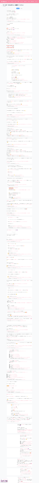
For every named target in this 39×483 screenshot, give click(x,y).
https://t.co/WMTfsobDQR (18, 225)
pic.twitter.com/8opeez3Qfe (12, 401)
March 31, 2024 (17, 215)
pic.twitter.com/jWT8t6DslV (20, 79)
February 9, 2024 (19, 255)
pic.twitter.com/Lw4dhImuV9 (18, 346)
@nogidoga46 (24, 400)
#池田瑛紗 (21, 38)
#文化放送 (21, 266)
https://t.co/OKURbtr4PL (18, 345)
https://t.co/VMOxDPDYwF (28, 124)
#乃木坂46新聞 (25, 329)
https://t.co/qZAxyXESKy (17, 96)
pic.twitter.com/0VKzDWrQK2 (27, 266)
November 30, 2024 (24, 80)
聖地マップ (25, 1)
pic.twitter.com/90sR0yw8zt (25, 90)
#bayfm (13, 128)
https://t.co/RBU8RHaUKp (15, 114)
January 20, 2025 (22, 34)
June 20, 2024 (16, 185)
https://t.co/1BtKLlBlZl (13, 88)
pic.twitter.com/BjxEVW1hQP (22, 184)
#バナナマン (16, 189)
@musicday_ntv (15, 115)
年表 (28, 1)
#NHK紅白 (10, 46)
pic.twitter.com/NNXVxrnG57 (21, 307)
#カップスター (12, 346)
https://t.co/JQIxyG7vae (13, 339)
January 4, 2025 (21, 43)
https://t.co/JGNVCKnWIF (12, 169)
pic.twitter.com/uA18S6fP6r (27, 297)
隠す (1, 479)
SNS (36, 1)
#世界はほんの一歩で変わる (16, 226)
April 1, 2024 (15, 206)
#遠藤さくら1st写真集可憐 (17, 311)
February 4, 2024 (18, 267)
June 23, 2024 (16, 146)
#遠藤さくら (25, 19)
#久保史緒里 (10, 50)
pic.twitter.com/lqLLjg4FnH (17, 62)
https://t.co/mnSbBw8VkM (15, 204)
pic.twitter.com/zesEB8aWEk (19, 134)
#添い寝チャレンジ (25, 372)
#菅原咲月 (19, 431)
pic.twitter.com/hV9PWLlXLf (10, 214)
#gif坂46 (23, 345)
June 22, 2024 (17, 163)
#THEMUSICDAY (21, 114)
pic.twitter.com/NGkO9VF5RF (10, 284)
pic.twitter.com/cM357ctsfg (25, 52)
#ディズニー (21, 204)
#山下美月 (21, 302)
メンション (21, 1)
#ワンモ (22, 61)
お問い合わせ (32, 1)
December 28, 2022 (26, 446)
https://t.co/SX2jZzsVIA (20, 19)
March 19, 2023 (17, 421)
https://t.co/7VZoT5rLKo (15, 364)
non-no (12, 1)
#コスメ (31, 453)
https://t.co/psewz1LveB (14, 315)
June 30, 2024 (16, 126)
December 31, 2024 (16, 53)
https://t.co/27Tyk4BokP (16, 355)
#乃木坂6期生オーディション (13, 217)
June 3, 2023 (23, 379)
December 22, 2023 (21, 308)
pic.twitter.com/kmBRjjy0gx (27, 277)
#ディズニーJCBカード (26, 204)
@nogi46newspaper (9, 330)
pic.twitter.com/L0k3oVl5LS (10, 20)
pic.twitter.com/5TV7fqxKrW (16, 330)
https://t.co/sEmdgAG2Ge (16, 366)
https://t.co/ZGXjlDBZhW (25, 471)
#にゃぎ (22, 315)
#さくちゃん (19, 315)
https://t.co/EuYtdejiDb (15, 250)
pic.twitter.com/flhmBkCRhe (27, 444)
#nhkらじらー (8, 420)
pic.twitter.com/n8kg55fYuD (18, 174)
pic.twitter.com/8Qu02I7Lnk (27, 315)
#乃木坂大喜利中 (15, 187)
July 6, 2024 (17, 116)
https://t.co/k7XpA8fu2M (10, 32)
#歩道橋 (25, 59)
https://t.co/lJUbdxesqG (10, 62)
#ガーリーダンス (17, 342)
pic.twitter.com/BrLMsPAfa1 (18, 240)
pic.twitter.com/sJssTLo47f (10, 205)
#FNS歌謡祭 (14, 78)
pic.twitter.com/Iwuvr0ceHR (27, 96)
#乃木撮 (15, 360)
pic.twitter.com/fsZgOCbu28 (10, 125)
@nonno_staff (16, 32)
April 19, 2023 (26, 415)
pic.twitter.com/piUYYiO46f (24, 414)
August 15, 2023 (16, 331)
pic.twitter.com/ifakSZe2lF (27, 454)
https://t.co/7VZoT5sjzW (15, 354)
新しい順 (18, 8)
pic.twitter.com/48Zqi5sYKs (20, 42)
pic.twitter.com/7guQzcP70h (27, 226)
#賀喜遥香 (18, 38)
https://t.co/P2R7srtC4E (16, 357)
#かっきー (16, 337)
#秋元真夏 (19, 430)
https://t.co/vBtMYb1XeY (13, 42)
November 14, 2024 (16, 91)
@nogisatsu (23, 431)
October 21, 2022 (29, 466)
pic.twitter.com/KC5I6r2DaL (10, 33)
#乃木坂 (28, 345)
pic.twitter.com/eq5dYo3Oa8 (24, 465)
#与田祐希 (9, 83)
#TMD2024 (24, 114)
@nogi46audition (12, 240)
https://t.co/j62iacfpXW (24, 453)
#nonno (8, 23)
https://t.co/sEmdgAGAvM (16, 356)
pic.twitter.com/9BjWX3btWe (19, 319)
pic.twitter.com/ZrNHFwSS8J (19, 154)
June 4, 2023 (26, 358)
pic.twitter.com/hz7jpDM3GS (26, 357)
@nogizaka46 (8, 162)
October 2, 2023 (30, 316)
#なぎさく (29, 464)
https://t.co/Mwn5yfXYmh (23, 221)
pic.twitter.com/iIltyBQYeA (24, 105)
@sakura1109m (10, 172)
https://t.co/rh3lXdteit (22, 482)
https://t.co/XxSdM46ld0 (13, 307)
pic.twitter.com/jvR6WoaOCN (17, 197)
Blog (15, 1)
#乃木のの (10, 243)
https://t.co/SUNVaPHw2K (11, 266)
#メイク (29, 453)
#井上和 (28, 19)
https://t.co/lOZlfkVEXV (13, 41)
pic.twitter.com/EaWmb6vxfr (17, 420)
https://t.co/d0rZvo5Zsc (20, 329)
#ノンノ (21, 32)
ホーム (8, 1)
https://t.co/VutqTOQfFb (15, 400)
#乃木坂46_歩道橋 (19, 37)
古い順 (21, 8)
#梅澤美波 (11, 38)
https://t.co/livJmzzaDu (17, 161)
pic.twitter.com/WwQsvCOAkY (11, 378)
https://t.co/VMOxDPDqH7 (23, 144)
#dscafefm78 (19, 124)
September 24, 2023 (23, 320)
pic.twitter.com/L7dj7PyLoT (21, 339)
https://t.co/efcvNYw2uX (21, 464)
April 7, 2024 (19, 198)
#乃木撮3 (21, 357)
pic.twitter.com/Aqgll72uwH (27, 472)
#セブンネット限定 (10, 27)
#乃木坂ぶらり (10, 387)
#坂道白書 (16, 184)
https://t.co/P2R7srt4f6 (16, 367)
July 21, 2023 (17, 347)
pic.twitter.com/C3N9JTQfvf (10, 145)
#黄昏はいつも (28, 400)
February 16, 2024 (28, 227)
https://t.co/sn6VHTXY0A (15, 239)
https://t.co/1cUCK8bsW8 (13, 306)
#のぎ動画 (20, 400)
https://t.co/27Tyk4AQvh (16, 365)
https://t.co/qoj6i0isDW (15, 105)
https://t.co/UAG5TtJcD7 (17, 52)
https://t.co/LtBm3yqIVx (17, 90)
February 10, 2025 (22, 21)
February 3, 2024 (19, 298)
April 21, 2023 (22, 392)
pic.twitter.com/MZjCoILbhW (21, 115)
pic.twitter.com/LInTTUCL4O (26, 367)
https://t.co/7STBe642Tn (13, 40)
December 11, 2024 (16, 63)
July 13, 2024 (15, 106)
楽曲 (18, 1)
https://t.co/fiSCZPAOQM (23, 283)
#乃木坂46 (23, 32)
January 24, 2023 (28, 432)
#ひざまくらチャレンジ (23, 361)
